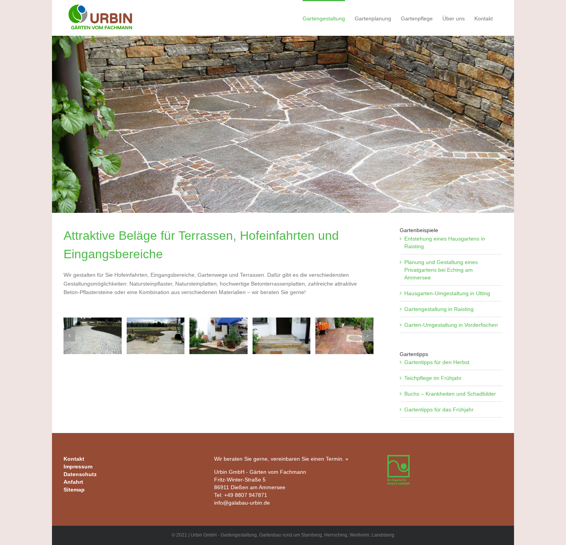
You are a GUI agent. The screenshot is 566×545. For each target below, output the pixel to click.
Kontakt (74, 459)
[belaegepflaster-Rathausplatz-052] (344, 336)
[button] (69, 335)
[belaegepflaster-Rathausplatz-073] (218, 336)
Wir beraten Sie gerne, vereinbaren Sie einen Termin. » (281, 459)
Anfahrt (73, 482)
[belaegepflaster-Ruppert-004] (93, 336)
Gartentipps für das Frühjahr (439, 409)
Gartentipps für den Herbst (436, 362)
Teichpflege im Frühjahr (433, 378)
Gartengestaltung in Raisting (439, 309)
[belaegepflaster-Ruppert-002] (156, 336)
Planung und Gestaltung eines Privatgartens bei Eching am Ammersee (441, 270)
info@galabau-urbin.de (242, 503)
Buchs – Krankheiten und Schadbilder (450, 394)
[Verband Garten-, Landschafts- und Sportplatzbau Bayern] (398, 459)
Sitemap (74, 489)
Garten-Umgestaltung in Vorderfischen (451, 325)
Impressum (78, 466)
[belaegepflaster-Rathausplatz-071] (282, 336)
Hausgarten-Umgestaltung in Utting (447, 293)
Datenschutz (80, 474)
